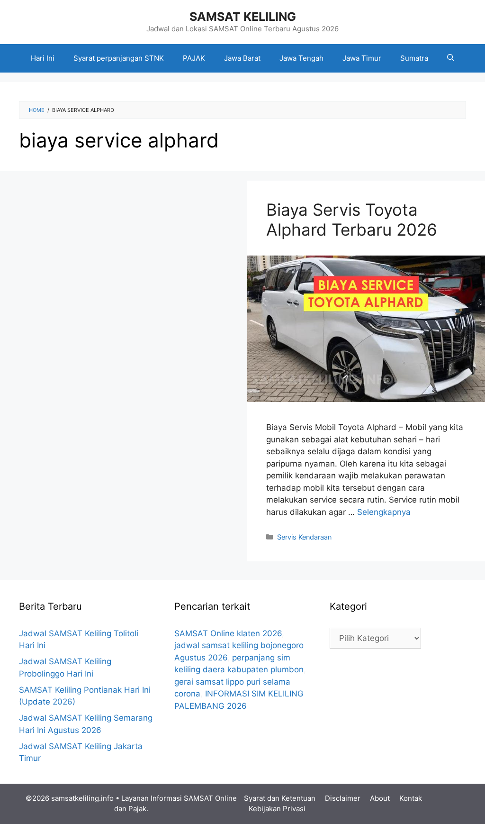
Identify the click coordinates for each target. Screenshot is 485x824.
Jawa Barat (242, 58)
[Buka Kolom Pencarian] (451, 58)
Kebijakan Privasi (277, 808)
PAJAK (194, 58)
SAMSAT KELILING (242, 16)
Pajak (137, 808)
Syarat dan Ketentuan (279, 798)
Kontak (410, 798)
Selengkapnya (384, 512)
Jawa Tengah (301, 58)
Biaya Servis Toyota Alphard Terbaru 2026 (351, 219)
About (380, 798)
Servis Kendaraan (304, 537)
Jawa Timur (361, 58)
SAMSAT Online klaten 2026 (228, 633)
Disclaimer (342, 798)
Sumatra (414, 58)
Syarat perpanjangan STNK (118, 58)
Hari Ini (42, 58)
